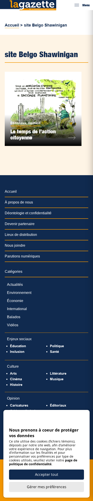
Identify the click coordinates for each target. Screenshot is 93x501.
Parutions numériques (22, 256)
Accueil (12, 25)
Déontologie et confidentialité (28, 213)
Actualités (15, 284)
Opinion (34, 123)
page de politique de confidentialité (43, 462)
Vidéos (12, 325)
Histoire (16, 385)
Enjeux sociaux (19, 339)
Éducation (18, 346)
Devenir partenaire (20, 224)
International (17, 309)
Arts (13, 373)
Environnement (19, 293)
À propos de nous (19, 202)
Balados (13, 317)
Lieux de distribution (21, 235)
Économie (15, 301)
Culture (13, 366)
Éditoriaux (18, 123)
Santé (54, 351)
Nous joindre (15, 245)
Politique (57, 346)
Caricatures (19, 405)
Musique (56, 379)
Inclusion (17, 351)
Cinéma (16, 379)
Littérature (58, 373)
